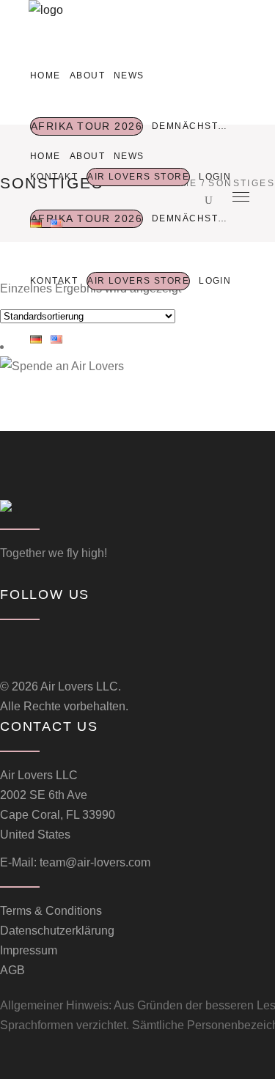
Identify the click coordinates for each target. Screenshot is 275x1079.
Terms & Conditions (51, 911)
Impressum (28, 950)
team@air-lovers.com (95, 862)
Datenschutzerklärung (57, 930)
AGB (12, 970)
